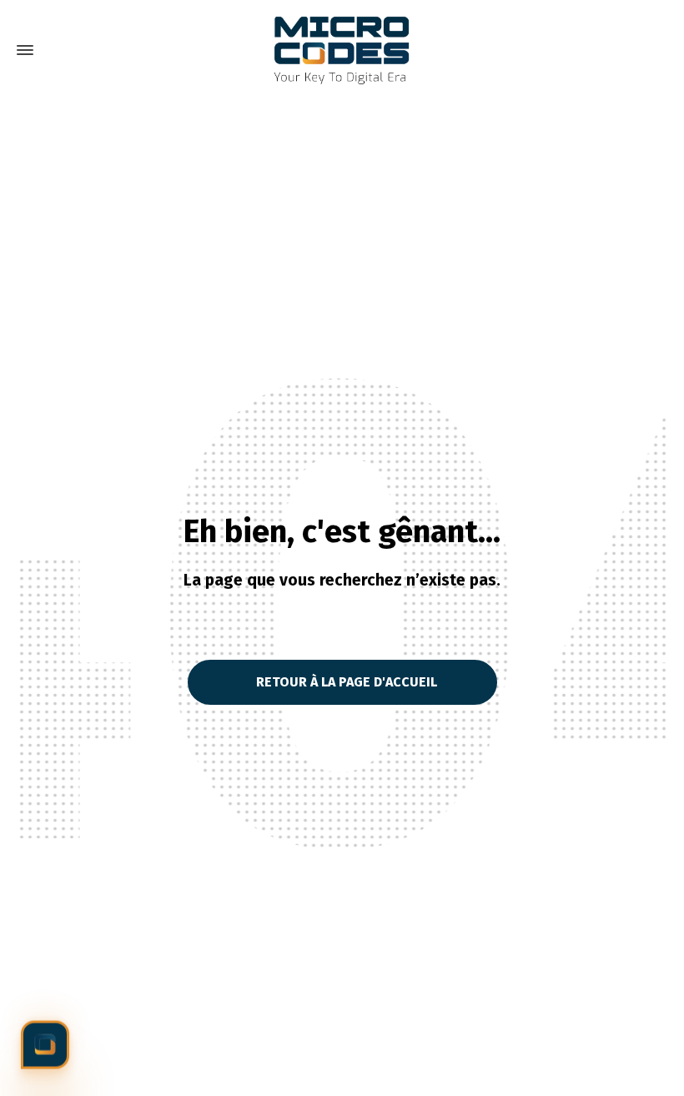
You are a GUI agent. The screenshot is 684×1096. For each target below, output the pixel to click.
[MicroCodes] (342, 50)
